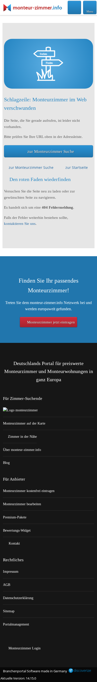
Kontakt (14, 543)
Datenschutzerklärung (18, 598)
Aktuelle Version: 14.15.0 (18, 678)
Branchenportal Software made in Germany (34, 671)
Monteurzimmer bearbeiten (22, 504)
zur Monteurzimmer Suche (50, 151)
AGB (6, 585)
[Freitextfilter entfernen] (74, 7)
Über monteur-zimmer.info (22, 450)
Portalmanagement (16, 624)
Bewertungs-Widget (17, 530)
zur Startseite (76, 167)
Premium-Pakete (14, 517)
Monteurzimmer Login (24, 648)
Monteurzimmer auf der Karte (24, 423)
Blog (6, 463)
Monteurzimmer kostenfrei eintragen (28, 491)
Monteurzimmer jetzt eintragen (50, 322)
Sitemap (8, 611)
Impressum (10, 571)
